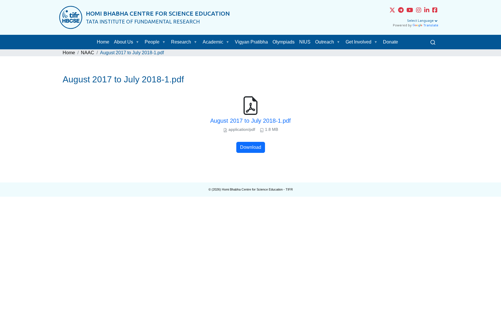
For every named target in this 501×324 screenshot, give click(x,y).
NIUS (305, 41)
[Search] (432, 42)
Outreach (324, 41)
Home (103, 41)
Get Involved (358, 41)
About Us (123, 41)
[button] (138, 42)
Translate (430, 25)
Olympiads (284, 41)
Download (250, 147)
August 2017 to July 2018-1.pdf (250, 120)
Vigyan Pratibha (251, 41)
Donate (390, 41)
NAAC (87, 52)
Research (181, 41)
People (152, 41)
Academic (213, 41)
